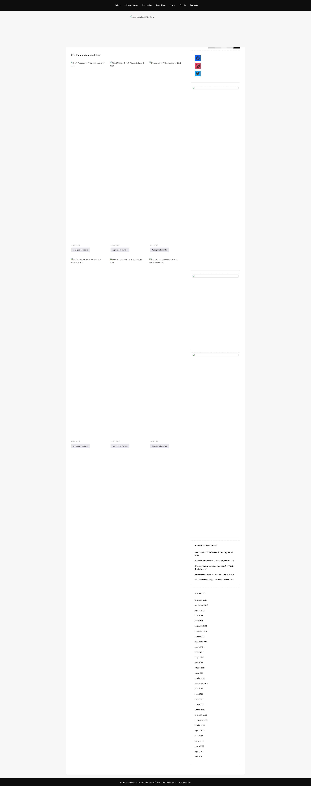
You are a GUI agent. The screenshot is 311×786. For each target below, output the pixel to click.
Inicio (118, 5)
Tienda (183, 5)
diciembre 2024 (201, 626)
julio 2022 (199, 735)
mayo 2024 (199, 657)
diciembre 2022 (201, 714)
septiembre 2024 (201, 641)
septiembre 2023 (201, 683)
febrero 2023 (200, 709)
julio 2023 (199, 688)
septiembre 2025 (201, 605)
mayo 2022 (199, 741)
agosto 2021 (199, 751)
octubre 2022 (200, 725)
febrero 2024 (200, 667)
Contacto (194, 5)
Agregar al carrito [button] (80, 249)
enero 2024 (199, 673)
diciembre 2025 (201, 599)
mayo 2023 (199, 699)
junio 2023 (199, 694)
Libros (173, 5)
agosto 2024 (199, 646)
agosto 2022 (199, 730)
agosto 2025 (199, 610)
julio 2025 (199, 615)
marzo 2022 (199, 746)
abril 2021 (199, 756)
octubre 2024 (200, 636)
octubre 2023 (200, 678)
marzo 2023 (199, 704)
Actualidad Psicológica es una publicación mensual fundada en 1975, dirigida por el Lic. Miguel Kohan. (155, 782)
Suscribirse (161, 5)
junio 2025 (199, 620)
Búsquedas (147, 5)
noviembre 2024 (201, 631)
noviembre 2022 (201, 720)
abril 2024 (199, 662)
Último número (131, 5)
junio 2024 (199, 652)
